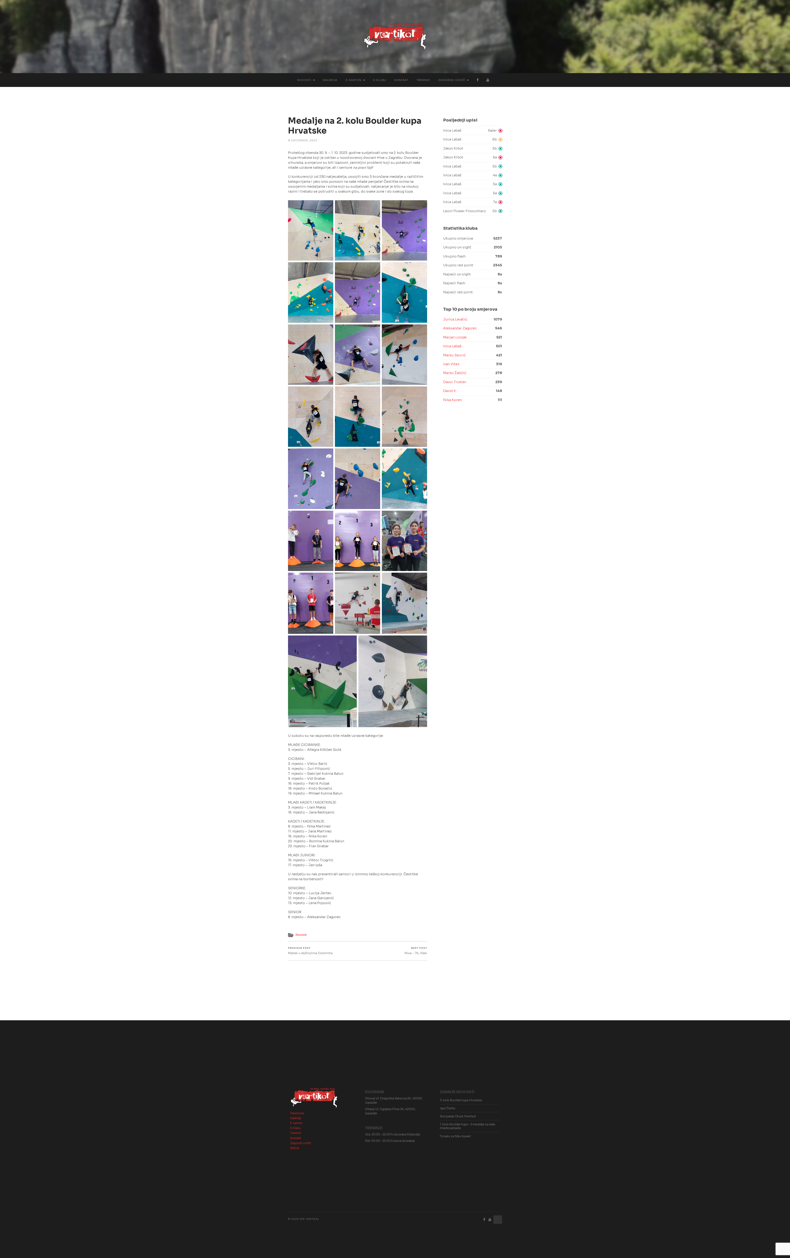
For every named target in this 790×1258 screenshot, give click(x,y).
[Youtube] (490, 1219)
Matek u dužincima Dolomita (310, 951)
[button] (472, 130)
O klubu (379, 80)
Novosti (304, 80)
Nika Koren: (452, 400)
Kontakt (401, 80)
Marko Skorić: (454, 355)
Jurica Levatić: (455, 319)
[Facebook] (484, 1219)
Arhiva (294, 1148)
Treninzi (423, 80)
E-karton (353, 80)
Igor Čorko (447, 1108)
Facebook (477, 80)
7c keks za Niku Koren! (455, 1136)
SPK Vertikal (309, 1219)
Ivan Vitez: (451, 364)
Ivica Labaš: (452, 346)
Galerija (330, 80)
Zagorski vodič (451, 80)
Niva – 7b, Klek (415, 951)
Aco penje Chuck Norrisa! (458, 1116)
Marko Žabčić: (455, 373)
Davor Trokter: (455, 382)
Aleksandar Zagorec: (460, 328)
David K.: (450, 391)
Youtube (488, 80)
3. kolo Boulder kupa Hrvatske (461, 1100)
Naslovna (297, 1113)
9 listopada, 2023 (302, 140)
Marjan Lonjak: (455, 337)
